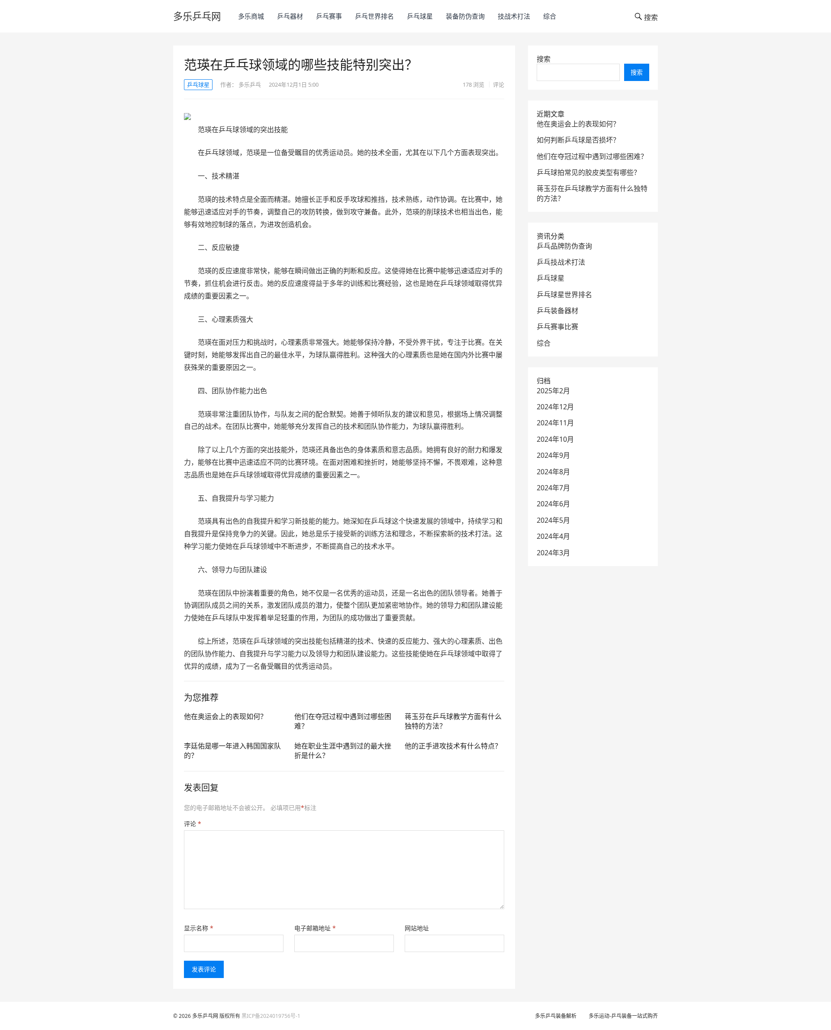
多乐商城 (251, 16)
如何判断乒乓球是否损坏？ (578, 140)
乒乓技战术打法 (561, 262)
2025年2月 (553, 390)
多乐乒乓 (249, 84)
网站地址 (417, 928)
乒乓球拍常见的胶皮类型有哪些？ (589, 172)
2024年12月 (555, 406)
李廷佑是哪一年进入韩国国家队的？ (232, 750)
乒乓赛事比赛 (557, 326)
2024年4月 (553, 536)
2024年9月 (553, 455)
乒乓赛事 (329, 16)
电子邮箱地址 (315, 928)
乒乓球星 (420, 16)
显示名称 (198, 928)
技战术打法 (514, 16)
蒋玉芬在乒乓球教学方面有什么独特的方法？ (453, 721)
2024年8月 (553, 471)
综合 (549, 16)
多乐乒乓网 (197, 16)
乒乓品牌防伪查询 (564, 246)
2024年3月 (553, 552)
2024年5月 (553, 520)
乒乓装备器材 (557, 310)
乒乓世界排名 (374, 16)
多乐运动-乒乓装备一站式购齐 (623, 1016)
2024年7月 (553, 487)
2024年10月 (555, 439)
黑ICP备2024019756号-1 (271, 1016)
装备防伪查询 (465, 16)
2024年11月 (555, 423)
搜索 (544, 59)
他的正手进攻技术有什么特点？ (453, 746)
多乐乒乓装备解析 (556, 1016)
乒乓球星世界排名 (564, 294)
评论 (498, 84)
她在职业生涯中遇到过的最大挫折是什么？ (342, 750)
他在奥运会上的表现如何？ (225, 716)
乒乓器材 (290, 16)
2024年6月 (553, 504)
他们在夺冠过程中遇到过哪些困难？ (342, 721)
